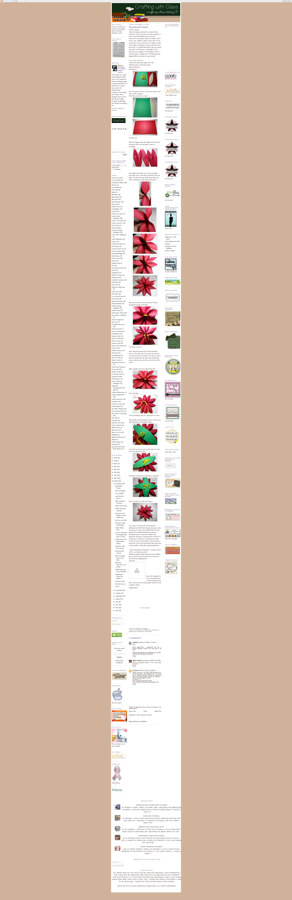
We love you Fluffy (121, 520)
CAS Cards (115, 225)
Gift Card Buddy (120, 491)
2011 (115, 475)
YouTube (114, 444)
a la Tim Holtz (116, 180)
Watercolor (115, 430)
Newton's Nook (116, 329)
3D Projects (115, 178)
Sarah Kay (115, 353)
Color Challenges (117, 239)
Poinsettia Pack (120, 581)
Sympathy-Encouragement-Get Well (118, 388)
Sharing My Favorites (118, 362)
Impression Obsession (118, 287)
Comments (117, 624)
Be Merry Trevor (120, 584)
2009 (116, 481)
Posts (116, 621)
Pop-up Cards (116, 343)
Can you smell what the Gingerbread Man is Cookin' (121, 535)
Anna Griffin (115, 187)
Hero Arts (115, 285)
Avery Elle (115, 190)
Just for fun (115, 291)
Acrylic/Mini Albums (118, 182)
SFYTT (117, 587)
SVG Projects (116, 379)
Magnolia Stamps (117, 301)
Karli (121, 65)
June (117, 605)
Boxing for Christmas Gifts (151, 827)
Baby (113, 192)
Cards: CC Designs (117, 220)
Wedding (114, 435)
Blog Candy (115, 197)
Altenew (114, 185)
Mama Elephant (117, 303)
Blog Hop (115, 199)
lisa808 (135, 642)
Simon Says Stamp (117, 367)
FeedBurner (119, 663)
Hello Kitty (115, 282)
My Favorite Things (118, 313)
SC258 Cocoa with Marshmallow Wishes (120, 541)
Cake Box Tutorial (151, 816)
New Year (115, 322)
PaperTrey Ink (116, 336)
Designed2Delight (117, 253)
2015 (115, 466)
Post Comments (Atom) (144, 715)
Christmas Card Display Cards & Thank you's (120, 515)
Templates (115, 401)
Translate (117, 169)
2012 (115, 472)
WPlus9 (114, 439)
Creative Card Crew (118, 249)
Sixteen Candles (170, 251)
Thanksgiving (116, 406)
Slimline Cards (116, 372)
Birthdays (114, 194)
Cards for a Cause (117, 214)
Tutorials (114, 420)
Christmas (115, 228)
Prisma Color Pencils (118, 346)
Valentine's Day (116, 423)
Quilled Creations (117, 350)
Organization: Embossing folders (151, 805)
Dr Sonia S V (137, 670)
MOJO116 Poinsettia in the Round (120, 565)
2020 (116, 458)
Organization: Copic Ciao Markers (119, 576)
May (117, 607)
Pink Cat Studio (116, 338)
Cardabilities (115, 209)
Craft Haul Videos (117, 244)
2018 (115, 461)
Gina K (114, 270)
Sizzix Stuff (115, 369)
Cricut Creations (117, 251)
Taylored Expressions (118, 392)
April (117, 610)
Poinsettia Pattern (133, 587)
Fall (113, 265)
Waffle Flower (116, 427)
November (119, 590)
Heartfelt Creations (118, 280)
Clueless (167, 244)
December (119, 483)
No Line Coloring (117, 331)
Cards (113, 211)
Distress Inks (116, 258)
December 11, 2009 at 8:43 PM (151, 660)
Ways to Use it (116, 432)
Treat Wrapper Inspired (151, 847)
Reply (134, 656)
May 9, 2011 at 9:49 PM (148, 670)
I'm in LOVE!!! (119, 493)
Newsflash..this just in (118, 324)
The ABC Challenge (118, 409)
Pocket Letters (116, 341)
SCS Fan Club (116, 358)
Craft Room (115, 246)
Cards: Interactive (117, 223)
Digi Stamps (115, 256)
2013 (115, 469)
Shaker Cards (116, 360)
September (119, 596)
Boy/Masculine (116, 202)
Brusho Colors (116, 206)
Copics (114, 241)
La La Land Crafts (117, 296)
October (118, 593)
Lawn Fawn (115, 299)
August (118, 599)
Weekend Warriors (117, 437)
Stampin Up (115, 376)
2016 (115, 464)
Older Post (158, 711)
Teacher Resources (117, 399)
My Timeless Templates (119, 315)
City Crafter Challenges (119, 235)
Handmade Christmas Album (151, 836)
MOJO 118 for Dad (121, 506)
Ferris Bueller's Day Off (172, 241)
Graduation (115, 273)
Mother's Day (116, 310)
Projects (114, 348)
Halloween (115, 277)
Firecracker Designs (118, 268)
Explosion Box (116, 263)
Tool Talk (114, 418)
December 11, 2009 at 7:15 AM (146, 642)
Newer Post (132, 711)
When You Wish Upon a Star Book (120, 558)
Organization (116, 334)
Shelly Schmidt (137, 660)
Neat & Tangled (117, 320)
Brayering (115, 204)
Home (145, 711)
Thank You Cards (117, 404)
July (117, 602)
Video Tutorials (116, 425)
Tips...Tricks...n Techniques (119, 413)
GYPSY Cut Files (117, 275)
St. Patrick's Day (117, 374)
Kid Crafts (115, 294)
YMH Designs (116, 442)
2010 (115, 478)
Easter (114, 261)
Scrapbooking (116, 355)
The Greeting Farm (117, 411)
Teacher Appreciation (118, 395)
